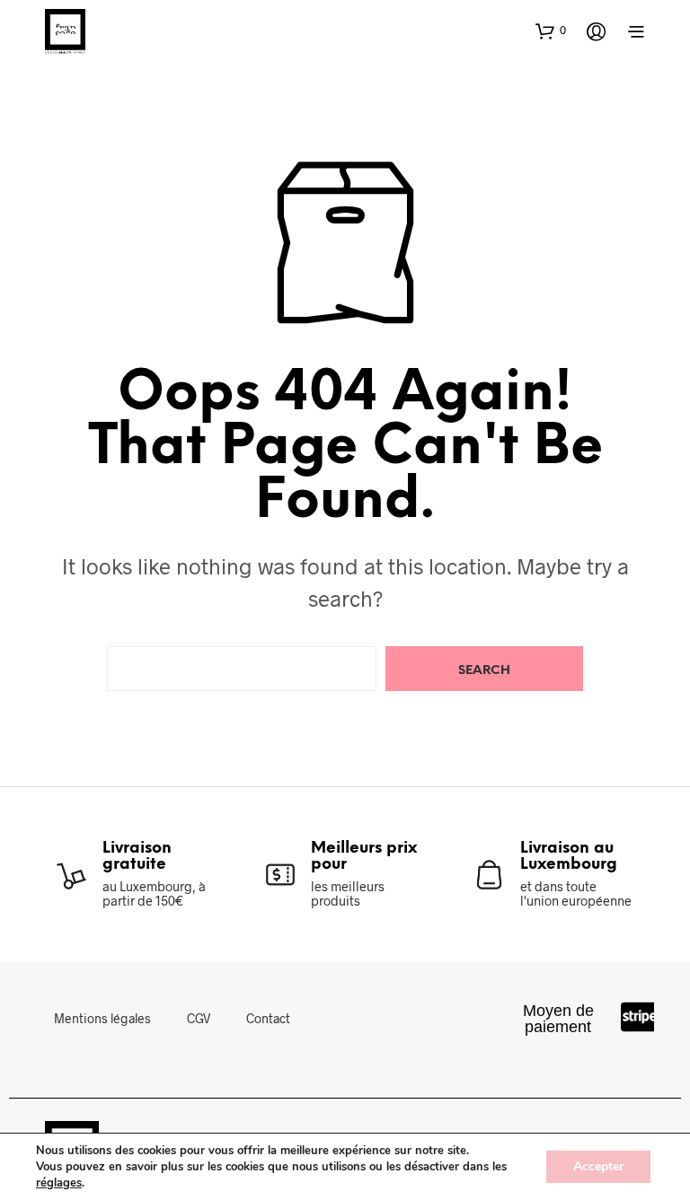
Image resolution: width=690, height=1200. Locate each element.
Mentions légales (102, 1018)
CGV (198, 1018)
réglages (59, 1183)
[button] (550, 30)
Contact (268, 1018)
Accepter (598, 1166)
